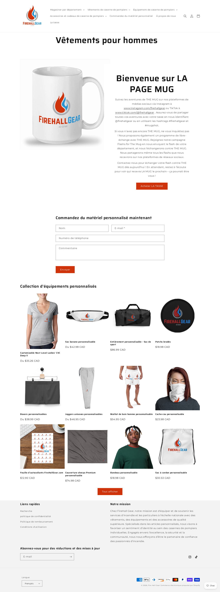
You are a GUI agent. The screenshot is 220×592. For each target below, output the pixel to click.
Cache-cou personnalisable (169, 414)
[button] (67, 10)
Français (29, 583)
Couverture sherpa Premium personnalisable (80, 474)
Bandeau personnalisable (123, 472)
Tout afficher (110, 491)
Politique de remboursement (36, 521)
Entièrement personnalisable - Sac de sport (130, 343)
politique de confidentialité (35, 516)
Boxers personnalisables (33, 414)
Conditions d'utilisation (33, 527)
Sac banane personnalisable (80, 341)
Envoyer (65, 269)
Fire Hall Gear (154, 585)
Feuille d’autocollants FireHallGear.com (41, 472)
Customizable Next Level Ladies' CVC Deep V (40, 354)
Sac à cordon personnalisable (171, 472)
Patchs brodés (163, 341)
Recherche (26, 511)
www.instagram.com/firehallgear (144, 108)
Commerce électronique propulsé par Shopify (180, 585)
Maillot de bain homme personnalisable (131, 414)
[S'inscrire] (70, 556)
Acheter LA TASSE (152, 186)
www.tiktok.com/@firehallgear (134, 112)
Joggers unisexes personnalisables (84, 414)
